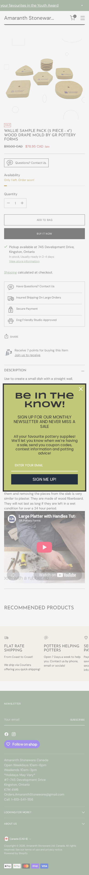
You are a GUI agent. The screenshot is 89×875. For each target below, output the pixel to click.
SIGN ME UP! (44, 479)
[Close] (80, 388)
